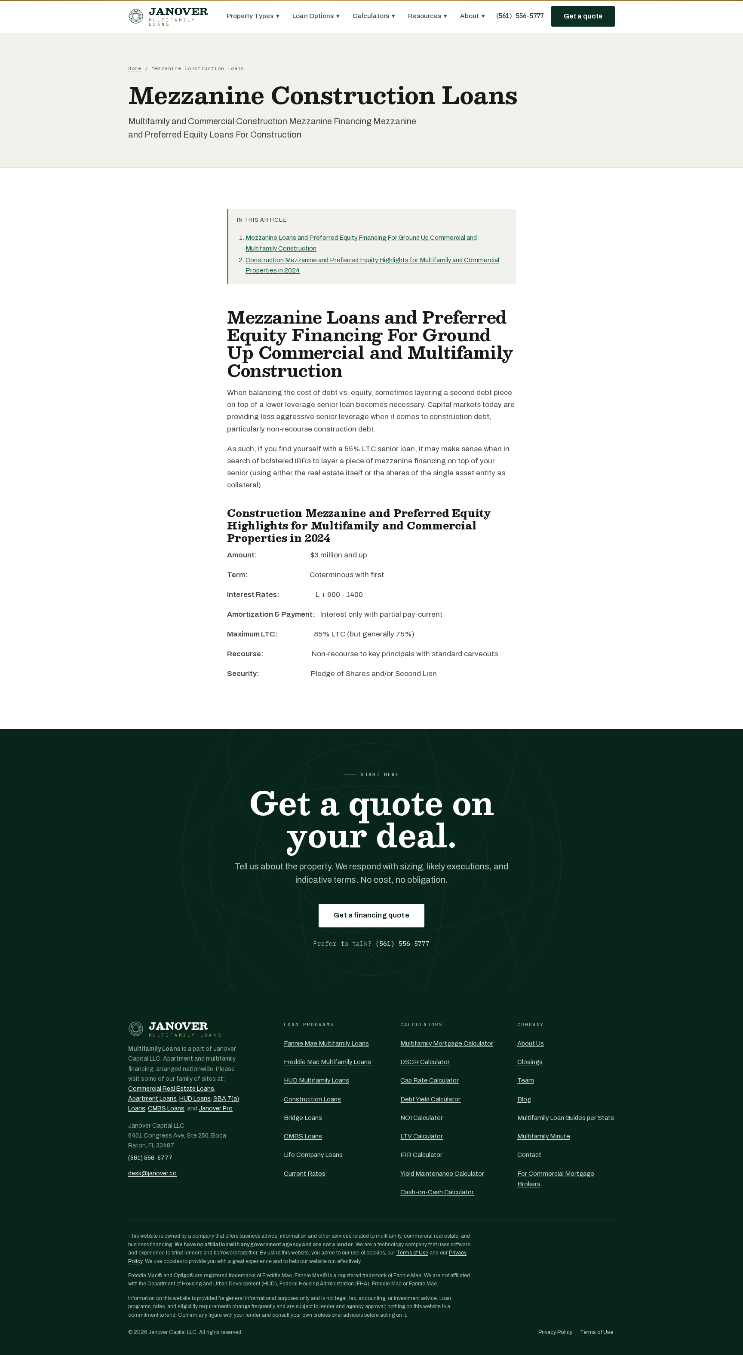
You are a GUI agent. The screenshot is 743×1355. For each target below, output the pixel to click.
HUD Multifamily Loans (316, 1080)
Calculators (374, 15)
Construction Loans (312, 1099)
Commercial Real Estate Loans (171, 1089)
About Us (530, 1043)
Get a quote (583, 16)
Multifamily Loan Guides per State (565, 1117)
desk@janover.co (152, 1173)
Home (134, 68)
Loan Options (316, 15)
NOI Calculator (421, 1117)
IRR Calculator (421, 1154)
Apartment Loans (152, 1098)
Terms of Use (412, 1253)
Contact (529, 1154)
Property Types (253, 15)
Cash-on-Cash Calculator (437, 1192)
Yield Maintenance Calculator (442, 1173)
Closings (530, 1061)
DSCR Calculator (425, 1061)
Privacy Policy (555, 1332)
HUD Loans (195, 1098)
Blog (524, 1099)
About (472, 15)
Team (525, 1080)
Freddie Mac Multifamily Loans (327, 1061)
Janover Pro (216, 1108)
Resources (427, 15)
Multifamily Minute (543, 1136)
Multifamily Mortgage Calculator (446, 1043)
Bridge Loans (303, 1117)
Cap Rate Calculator (429, 1080)
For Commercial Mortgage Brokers (555, 1178)
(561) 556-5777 (519, 16)
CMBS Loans (166, 1108)
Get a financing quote (371, 915)
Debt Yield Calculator (430, 1099)
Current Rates (304, 1173)
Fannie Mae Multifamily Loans (326, 1043)
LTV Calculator (421, 1136)
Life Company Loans (313, 1154)
